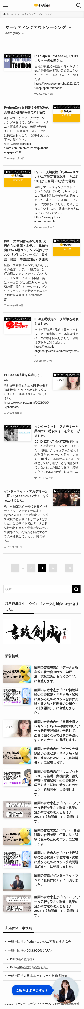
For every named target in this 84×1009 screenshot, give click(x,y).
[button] (45, 990)
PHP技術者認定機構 (22, 959)
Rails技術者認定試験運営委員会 (29, 967)
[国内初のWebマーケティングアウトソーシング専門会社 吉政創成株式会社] (42, 5)
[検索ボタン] (78, 5)
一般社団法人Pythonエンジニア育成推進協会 (39, 941)
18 (69, 568)
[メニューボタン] (5, 5)
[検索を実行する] (76, 589)
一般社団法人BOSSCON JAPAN (30, 950)
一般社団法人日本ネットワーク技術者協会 (37, 975)
